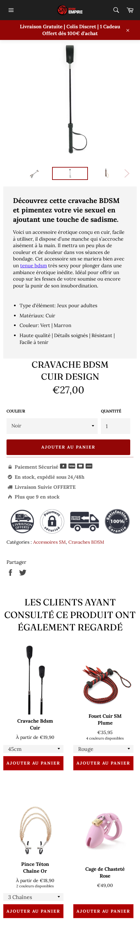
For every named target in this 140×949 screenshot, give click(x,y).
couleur (16, 411)
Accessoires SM (49, 542)
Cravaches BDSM (86, 542)
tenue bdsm (33, 265)
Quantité (111, 411)
